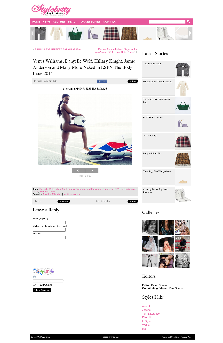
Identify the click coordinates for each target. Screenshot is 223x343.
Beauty (73, 21)
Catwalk (109, 21)
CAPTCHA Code (43, 285)
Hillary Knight (61, 189)
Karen (39, 81)
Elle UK (146, 317)
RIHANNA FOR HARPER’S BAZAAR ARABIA (58, 49)
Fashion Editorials (52, 194)
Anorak (146, 306)
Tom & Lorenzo (151, 313)
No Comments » (72, 194)
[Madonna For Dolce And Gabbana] (182, 260)
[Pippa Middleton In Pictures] (166, 227)
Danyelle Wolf (46, 189)
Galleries (150, 212)
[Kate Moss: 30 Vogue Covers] (182, 244)
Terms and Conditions (171, 337)
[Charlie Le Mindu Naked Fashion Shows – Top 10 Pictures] (166, 244)
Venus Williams (47, 191)
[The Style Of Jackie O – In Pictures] (150, 227)
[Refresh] (34, 277)
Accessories (91, 21)
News (47, 21)
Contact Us (35, 337)
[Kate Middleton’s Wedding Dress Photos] (150, 244)
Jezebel (146, 310)
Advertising (45, 337)
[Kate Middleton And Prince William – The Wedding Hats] (182, 227)
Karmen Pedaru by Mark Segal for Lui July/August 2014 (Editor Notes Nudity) (116, 50)
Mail (144, 328)
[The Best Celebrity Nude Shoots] (150, 260)
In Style (146, 321)
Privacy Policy (186, 337)
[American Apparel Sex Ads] (166, 260)
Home (36, 21)
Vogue (146, 325)
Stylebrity (116, 337)
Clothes (59, 21)
